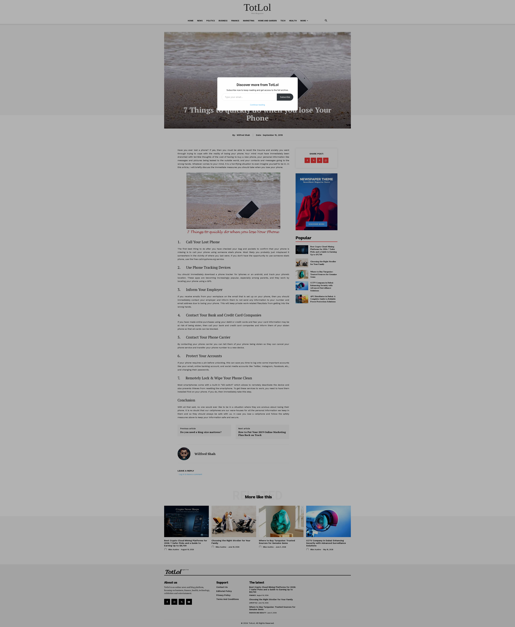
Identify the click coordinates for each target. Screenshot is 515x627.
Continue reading (257, 105)
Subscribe (285, 97)
